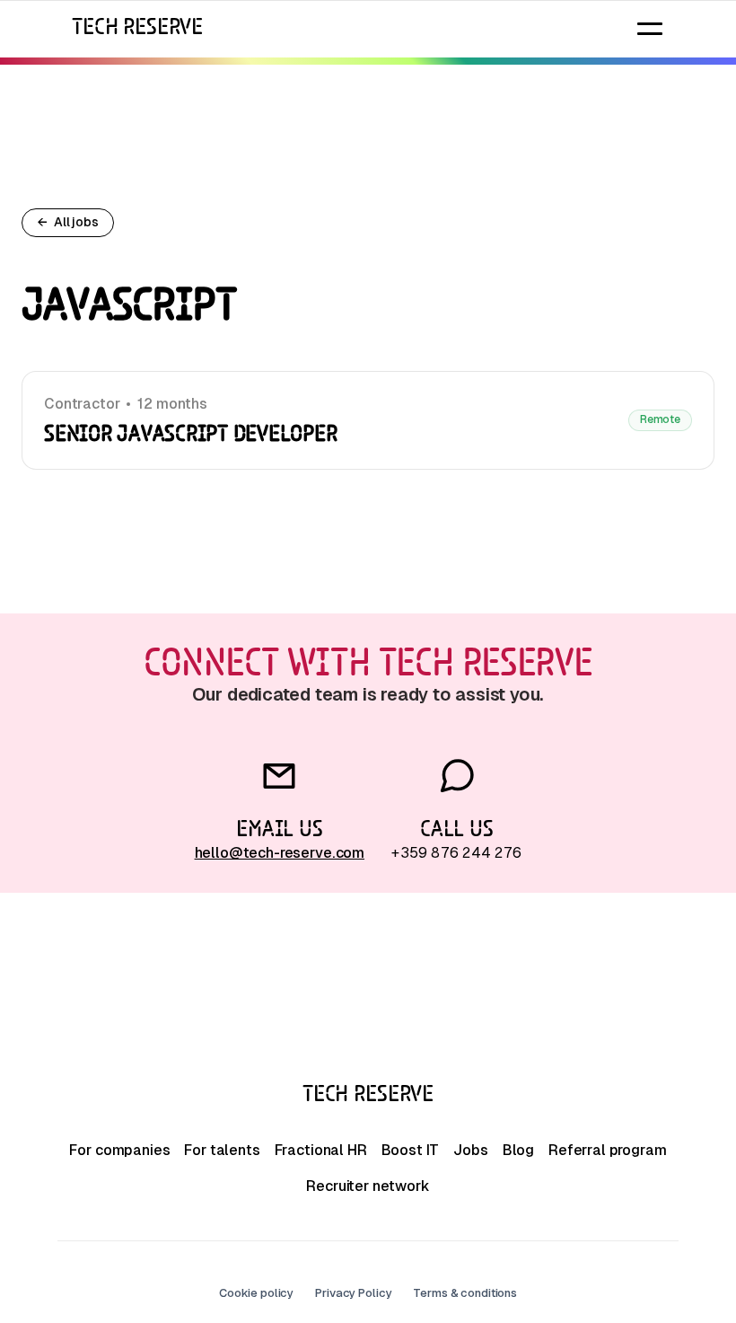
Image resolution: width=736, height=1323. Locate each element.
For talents (221, 1150)
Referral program (607, 1150)
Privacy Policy (353, 1293)
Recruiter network (367, 1186)
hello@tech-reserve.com (279, 852)
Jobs (470, 1150)
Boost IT (410, 1150)
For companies (119, 1150)
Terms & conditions (465, 1293)
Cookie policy (256, 1293)
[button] (649, 28)
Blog (518, 1150)
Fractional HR (321, 1150)
